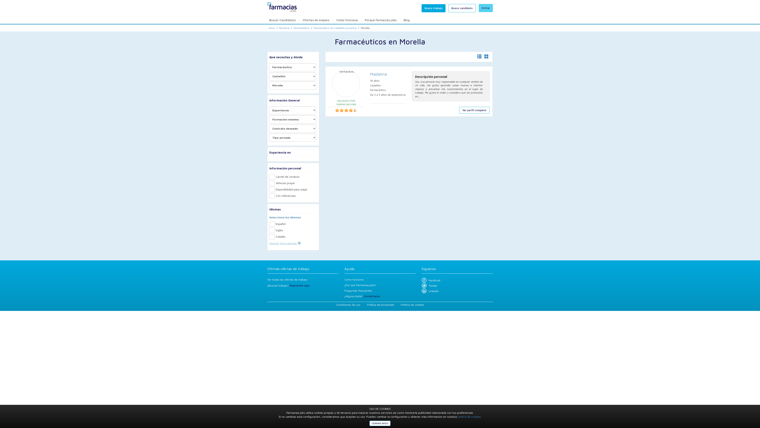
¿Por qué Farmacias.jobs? (360, 285)
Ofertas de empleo (316, 20)
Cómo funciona (347, 20)
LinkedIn (434, 291)
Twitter (433, 285)
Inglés (279, 230)
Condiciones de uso (348, 304)
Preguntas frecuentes (358, 290)
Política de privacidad (380, 304)
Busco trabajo (434, 8)
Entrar (486, 8)
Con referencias (286, 195)
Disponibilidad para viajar (291, 189)
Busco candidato (462, 8)
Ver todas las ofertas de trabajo (287, 279)
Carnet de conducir (288, 176)
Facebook (435, 280)
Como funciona (353, 279)
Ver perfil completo (474, 110)
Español (281, 223)
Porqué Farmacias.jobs (381, 20)
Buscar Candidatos (282, 20)
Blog (407, 20)
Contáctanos (372, 296)
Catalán (280, 236)
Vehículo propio (285, 183)
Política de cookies (412, 304)
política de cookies (469, 416)
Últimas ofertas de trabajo (288, 269)
